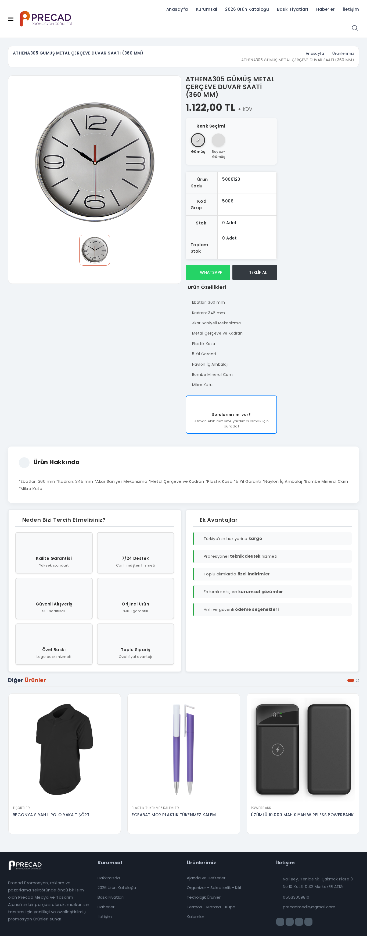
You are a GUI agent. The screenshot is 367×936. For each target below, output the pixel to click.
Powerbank (261, 808)
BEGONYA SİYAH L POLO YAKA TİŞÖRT (51, 815)
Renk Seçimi (210, 126)
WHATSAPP (211, 272)
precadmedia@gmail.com (309, 907)
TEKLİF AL (257, 272)
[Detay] (64, 799)
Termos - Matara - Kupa (211, 907)
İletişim (351, 9)
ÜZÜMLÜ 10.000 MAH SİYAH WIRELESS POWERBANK (302, 815)
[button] (350, 680)
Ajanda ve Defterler (206, 878)
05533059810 (296, 897)
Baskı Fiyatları (292, 9)
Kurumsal (206, 9)
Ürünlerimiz (343, 53)
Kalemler (195, 916)
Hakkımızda (109, 878)
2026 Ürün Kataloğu (247, 9)
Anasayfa (177, 9)
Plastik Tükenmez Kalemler (155, 808)
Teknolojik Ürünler (204, 897)
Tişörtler (21, 808)
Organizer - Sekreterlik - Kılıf (214, 887)
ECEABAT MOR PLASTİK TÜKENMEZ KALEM (174, 815)
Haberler (325, 9)
